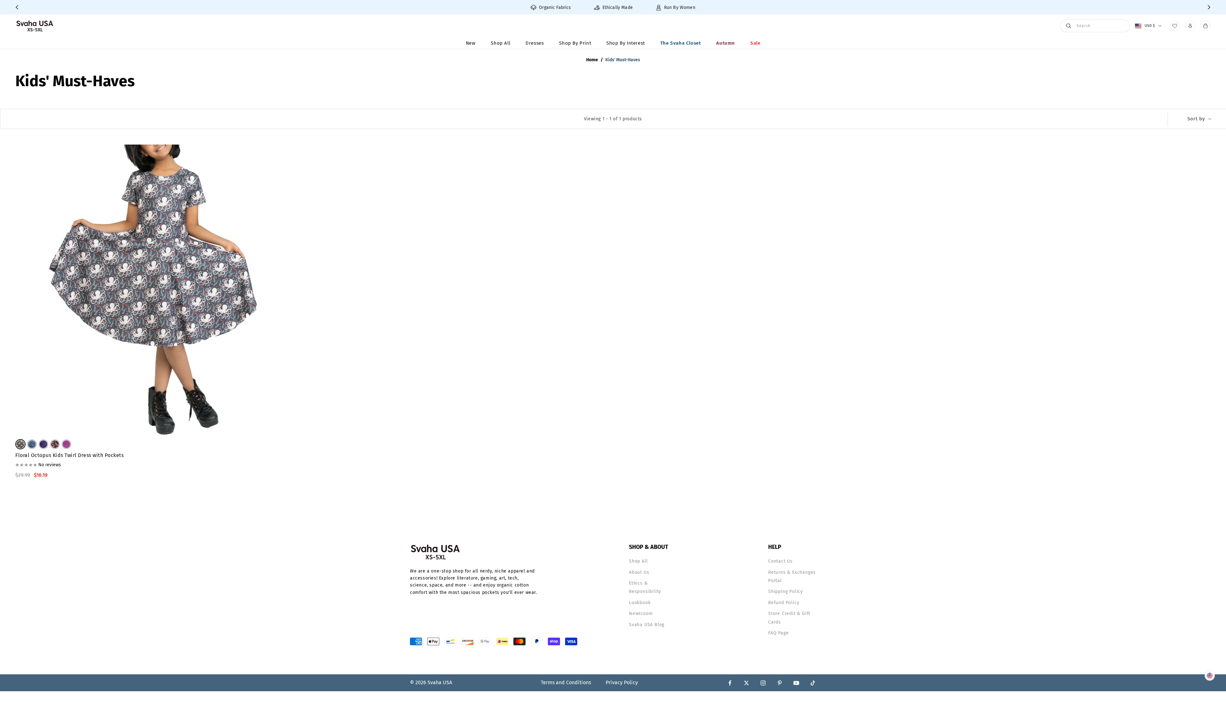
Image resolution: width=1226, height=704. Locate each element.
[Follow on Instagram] (763, 683)
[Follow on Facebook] (730, 683)
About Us (639, 572)
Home (592, 60)
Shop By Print (575, 43)
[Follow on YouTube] (796, 683)
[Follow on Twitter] (746, 683)
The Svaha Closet (680, 43)
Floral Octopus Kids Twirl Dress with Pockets (69, 455)
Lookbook (639, 602)
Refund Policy (783, 602)
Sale (755, 43)
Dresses (535, 43)
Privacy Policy (622, 682)
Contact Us (780, 561)
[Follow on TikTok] (813, 683)
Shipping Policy (785, 591)
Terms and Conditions (566, 682)
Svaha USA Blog (646, 624)
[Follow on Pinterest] (779, 683)
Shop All (500, 43)
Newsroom (641, 613)
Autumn (725, 43)
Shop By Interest (625, 43)
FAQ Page (778, 633)
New (471, 43)
